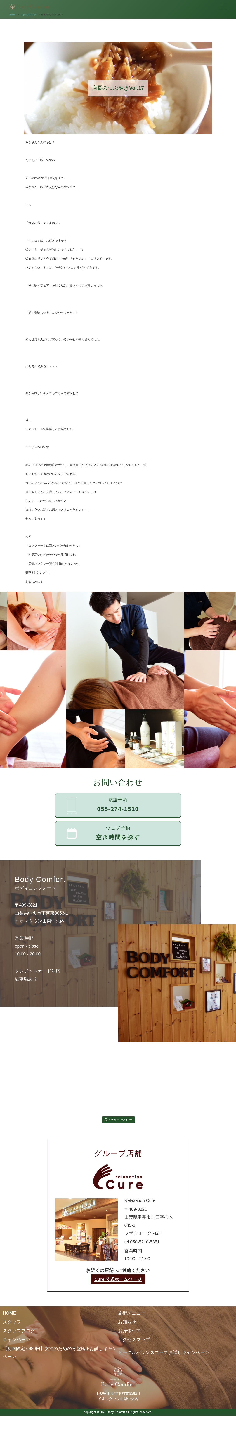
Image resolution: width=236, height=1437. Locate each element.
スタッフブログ (19, 1330)
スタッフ (12, 1321)
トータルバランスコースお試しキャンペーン (163, 1352)
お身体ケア (129, 1330)
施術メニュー (131, 1313)
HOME (9, 1313)
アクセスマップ (134, 1339)
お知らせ (127, 1321)
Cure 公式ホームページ (118, 1279)
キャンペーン (16, 1339)
